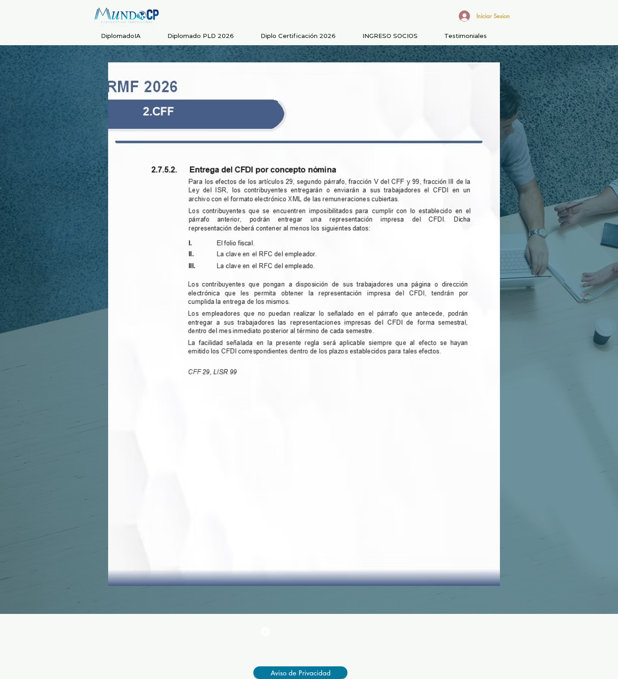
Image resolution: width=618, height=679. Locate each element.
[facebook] (265, 631)
